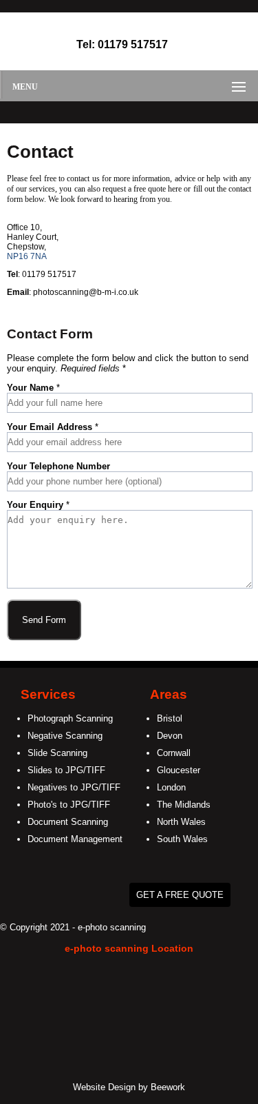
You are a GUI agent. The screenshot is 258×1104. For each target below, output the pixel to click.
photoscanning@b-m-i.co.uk (85, 292)
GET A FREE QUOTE (180, 895)
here (175, 189)
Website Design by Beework (129, 1087)
